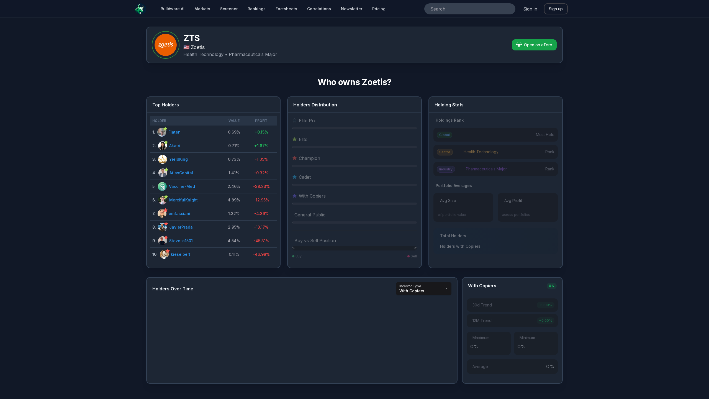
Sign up (556, 8)
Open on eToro (538, 44)
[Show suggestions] (508, 8)
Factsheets (286, 8)
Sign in (530, 9)
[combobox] (462, 9)
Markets (202, 8)
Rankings (257, 8)
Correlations (319, 8)
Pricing (379, 8)
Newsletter (351, 8)
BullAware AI (172, 8)
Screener (229, 8)
